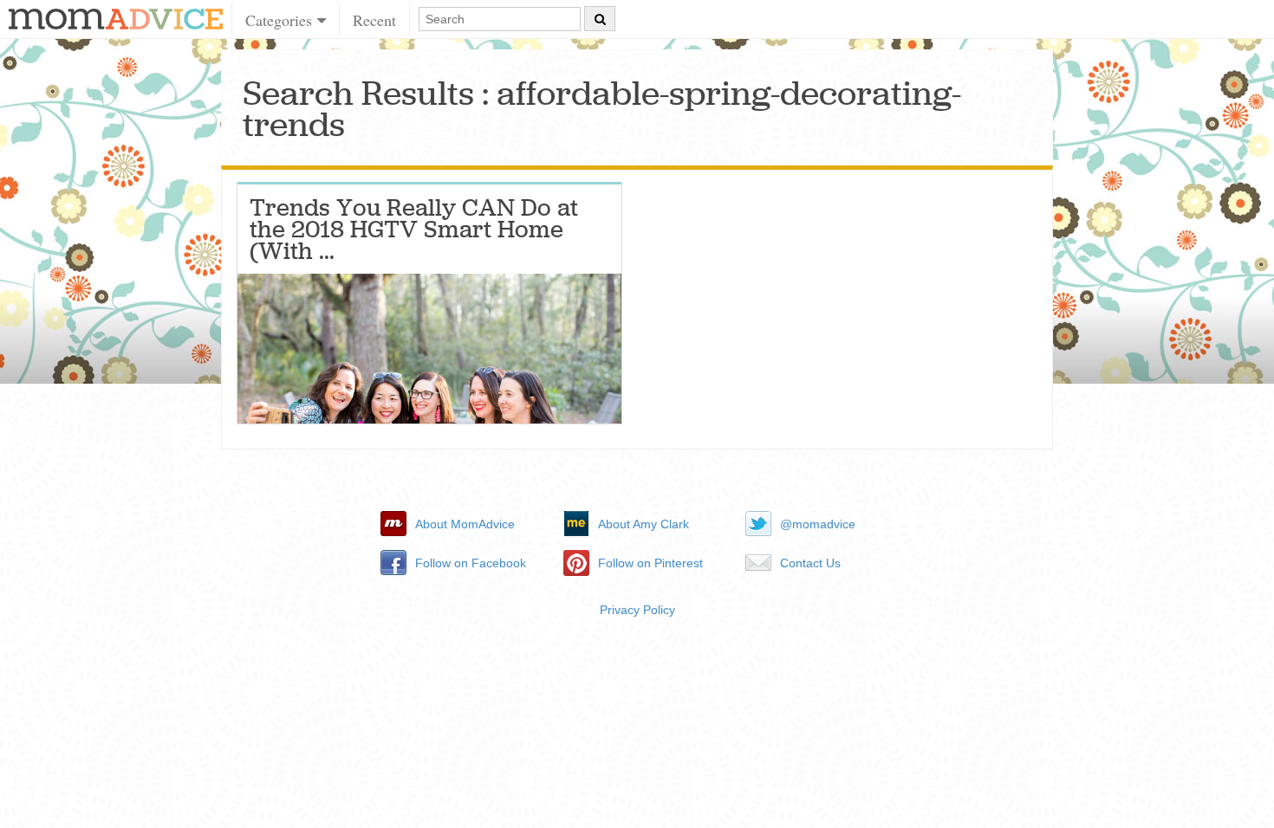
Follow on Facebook (470, 563)
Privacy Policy (637, 610)
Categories (281, 20)
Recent (374, 20)
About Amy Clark (643, 524)
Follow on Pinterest (650, 563)
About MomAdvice (465, 524)
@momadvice (817, 524)
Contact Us (810, 563)
